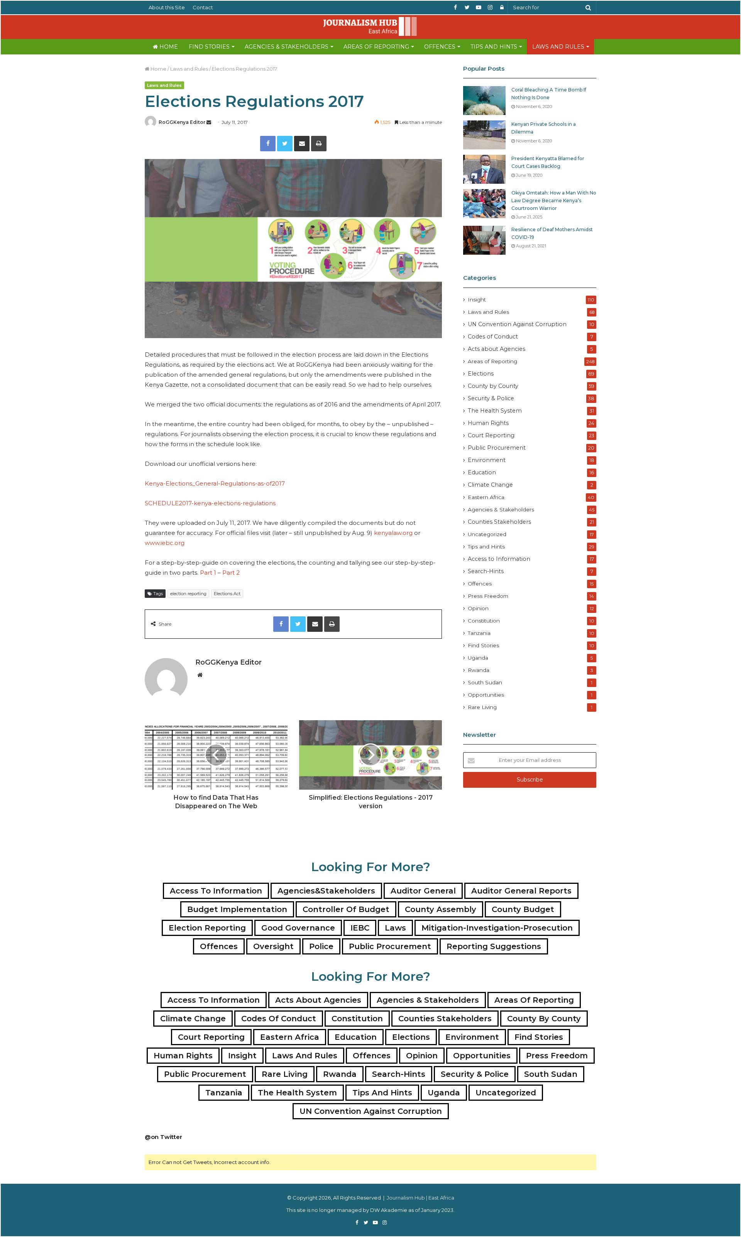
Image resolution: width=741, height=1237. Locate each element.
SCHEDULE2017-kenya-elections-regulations (210, 503)
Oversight (273, 946)
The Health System (495, 410)
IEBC (359, 927)
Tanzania (479, 633)
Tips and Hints (493, 46)
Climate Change (490, 484)
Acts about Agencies (496, 348)
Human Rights (488, 423)
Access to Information (499, 558)
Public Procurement (497, 447)
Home (168, 46)
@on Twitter (163, 1137)
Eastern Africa (486, 497)
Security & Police (491, 398)
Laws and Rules (558, 46)
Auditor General (423, 890)
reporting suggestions (494, 946)
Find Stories (209, 46)
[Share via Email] (302, 143)
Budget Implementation (237, 909)
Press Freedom (488, 596)
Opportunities (486, 695)
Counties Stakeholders (499, 521)
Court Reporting (491, 435)
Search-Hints (486, 571)
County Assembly (440, 909)
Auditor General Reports (521, 890)
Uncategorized (487, 534)
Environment (487, 460)
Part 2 (231, 572)
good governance (298, 927)
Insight (477, 299)
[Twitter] (285, 143)
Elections (481, 373)
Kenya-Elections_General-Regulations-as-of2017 (215, 483)
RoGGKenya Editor (182, 122)
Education (482, 472)
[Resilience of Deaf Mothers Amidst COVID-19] (484, 240)
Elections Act (227, 593)
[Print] (319, 143)
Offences (439, 46)
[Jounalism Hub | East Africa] (370, 26)
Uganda (478, 658)
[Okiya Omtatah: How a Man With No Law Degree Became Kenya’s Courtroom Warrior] (484, 203)
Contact (203, 7)
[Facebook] (268, 143)
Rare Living (482, 707)
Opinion (478, 608)
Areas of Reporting (376, 46)
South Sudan (485, 682)
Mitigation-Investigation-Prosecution (497, 927)
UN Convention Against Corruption (517, 324)
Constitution (484, 621)
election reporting (188, 593)
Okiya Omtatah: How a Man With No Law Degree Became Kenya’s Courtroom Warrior (553, 200)
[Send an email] (208, 122)
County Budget (523, 909)
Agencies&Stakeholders (326, 890)
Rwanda (478, 670)
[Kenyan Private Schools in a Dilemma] (484, 134)
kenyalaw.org (394, 532)
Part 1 (208, 572)
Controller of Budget (346, 909)
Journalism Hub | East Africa (420, 1198)
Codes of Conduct (493, 336)
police (321, 946)
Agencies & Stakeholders (286, 46)
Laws (395, 927)
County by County (493, 385)
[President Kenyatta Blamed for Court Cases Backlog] (484, 169)
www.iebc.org (164, 543)
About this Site (167, 7)
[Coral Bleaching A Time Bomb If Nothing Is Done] (484, 100)
